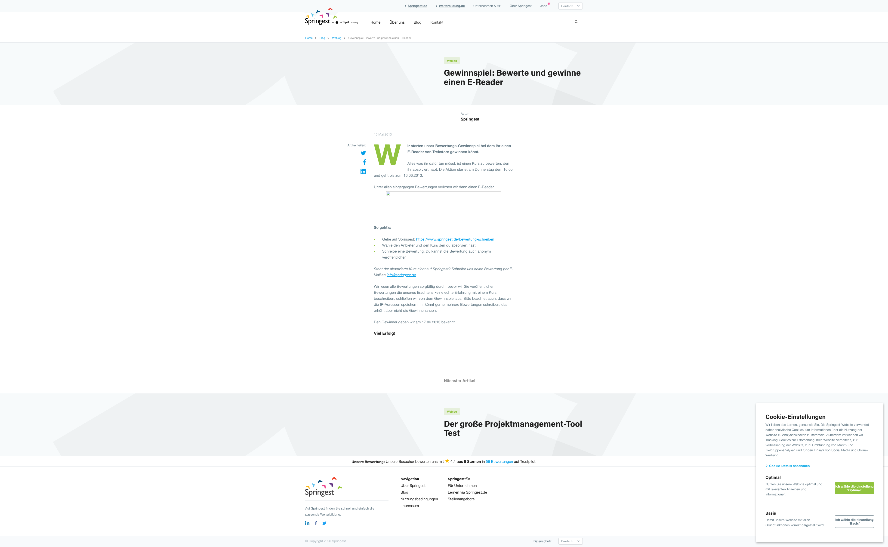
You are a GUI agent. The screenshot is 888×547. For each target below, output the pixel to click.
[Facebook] (364, 163)
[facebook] (316, 523)
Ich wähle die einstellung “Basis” (854, 521)
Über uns (396, 22)
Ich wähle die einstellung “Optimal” (854, 488)
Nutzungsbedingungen (419, 499)
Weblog (452, 60)
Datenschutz (542, 541)
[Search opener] (576, 22)
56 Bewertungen (499, 462)
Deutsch (567, 6)
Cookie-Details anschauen (789, 466)
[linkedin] (307, 523)
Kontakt (436, 22)
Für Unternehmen (462, 486)
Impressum (410, 506)
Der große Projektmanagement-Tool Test (513, 428)
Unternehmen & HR (487, 6)
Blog (417, 22)
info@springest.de (401, 275)
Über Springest (521, 6)
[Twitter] (363, 154)
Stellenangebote (461, 499)
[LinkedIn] (363, 173)
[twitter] (324, 523)
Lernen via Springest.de (467, 492)
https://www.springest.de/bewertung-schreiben (455, 239)
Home (375, 22)
